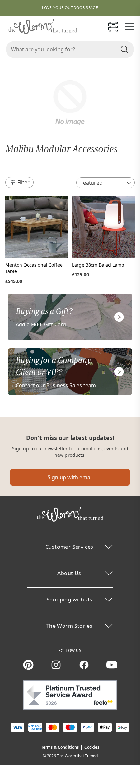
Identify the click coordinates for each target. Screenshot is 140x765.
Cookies (91, 747)
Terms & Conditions (60, 747)
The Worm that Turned (77, 755)
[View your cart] (113, 27)
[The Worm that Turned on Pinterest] (28, 665)
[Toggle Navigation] (129, 27)
